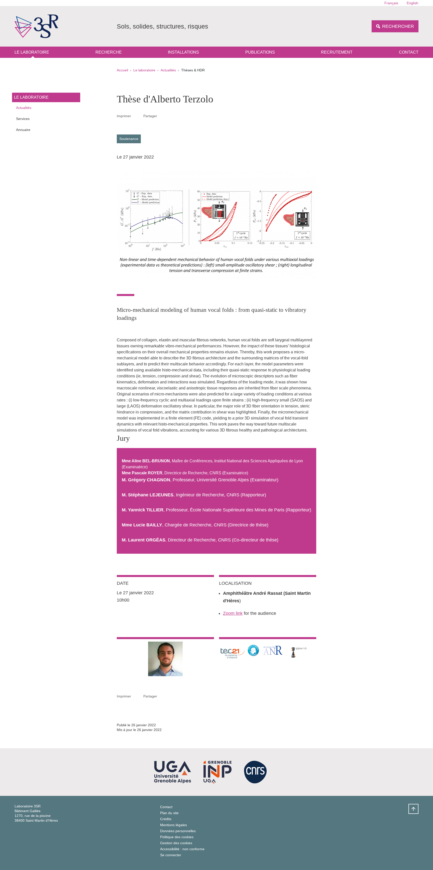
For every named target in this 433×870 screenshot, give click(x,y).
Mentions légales (173, 825)
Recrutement (337, 52)
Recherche (108, 52)
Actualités (168, 70)
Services (23, 119)
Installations (183, 52)
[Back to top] (413, 809)
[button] (163, 115)
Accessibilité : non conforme (182, 849)
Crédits (165, 819)
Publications (260, 52)
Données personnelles (178, 831)
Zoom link (233, 613)
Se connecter (170, 855)
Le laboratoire (32, 52)
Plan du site (169, 813)
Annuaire (23, 130)
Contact (408, 52)
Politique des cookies (176, 837)
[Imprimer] (137, 115)
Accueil (122, 70)
